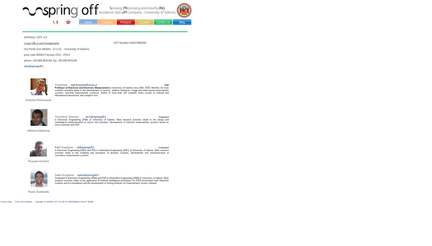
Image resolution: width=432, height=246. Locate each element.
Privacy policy (6, 202)
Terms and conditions (23, 202)
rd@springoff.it (85, 147)
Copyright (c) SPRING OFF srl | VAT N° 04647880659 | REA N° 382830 (64, 202)
